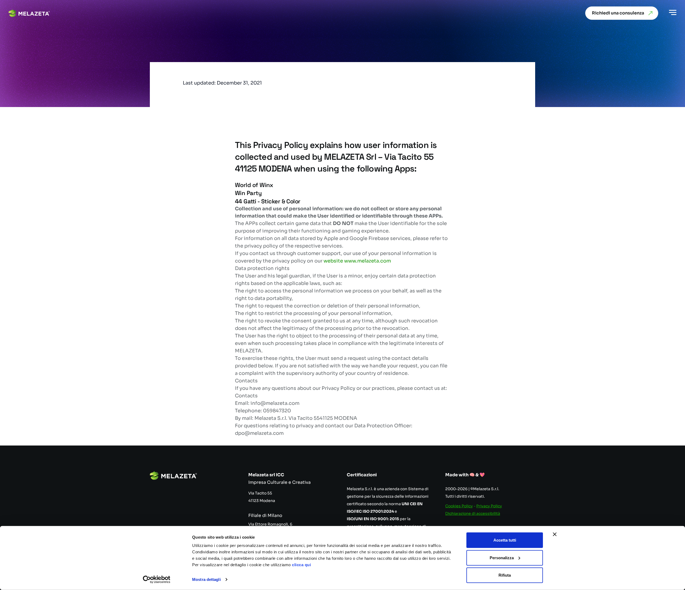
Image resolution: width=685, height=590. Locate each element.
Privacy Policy (489, 506)
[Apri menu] (672, 13)
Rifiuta (504, 575)
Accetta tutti (504, 540)
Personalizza (502, 557)
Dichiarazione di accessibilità (472, 513)
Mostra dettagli (206, 579)
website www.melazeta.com (357, 261)
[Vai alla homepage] (29, 13)
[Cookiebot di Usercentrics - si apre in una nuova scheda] (156, 580)
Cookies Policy (459, 506)
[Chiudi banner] (555, 534)
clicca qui (301, 564)
